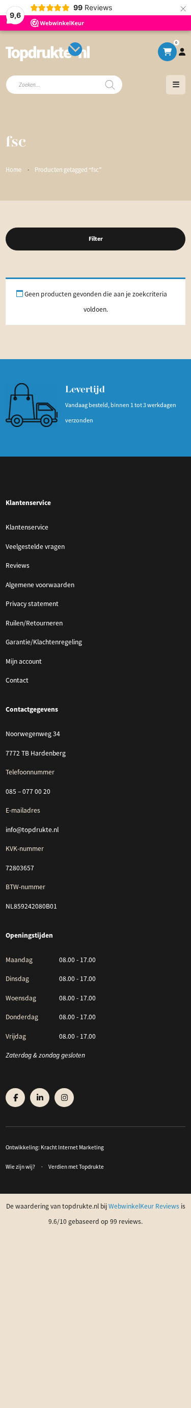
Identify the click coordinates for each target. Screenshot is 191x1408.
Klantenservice (27, 527)
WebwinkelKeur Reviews (143, 1206)
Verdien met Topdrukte (76, 1166)
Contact (17, 680)
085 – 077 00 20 (28, 791)
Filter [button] (96, 239)
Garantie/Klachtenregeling (44, 642)
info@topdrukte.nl (32, 829)
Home (13, 170)
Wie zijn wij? (20, 1166)
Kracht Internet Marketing (72, 1147)
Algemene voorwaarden (40, 585)
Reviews (18, 565)
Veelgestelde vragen (35, 546)
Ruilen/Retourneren (34, 623)
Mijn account (24, 661)
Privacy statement (32, 603)
